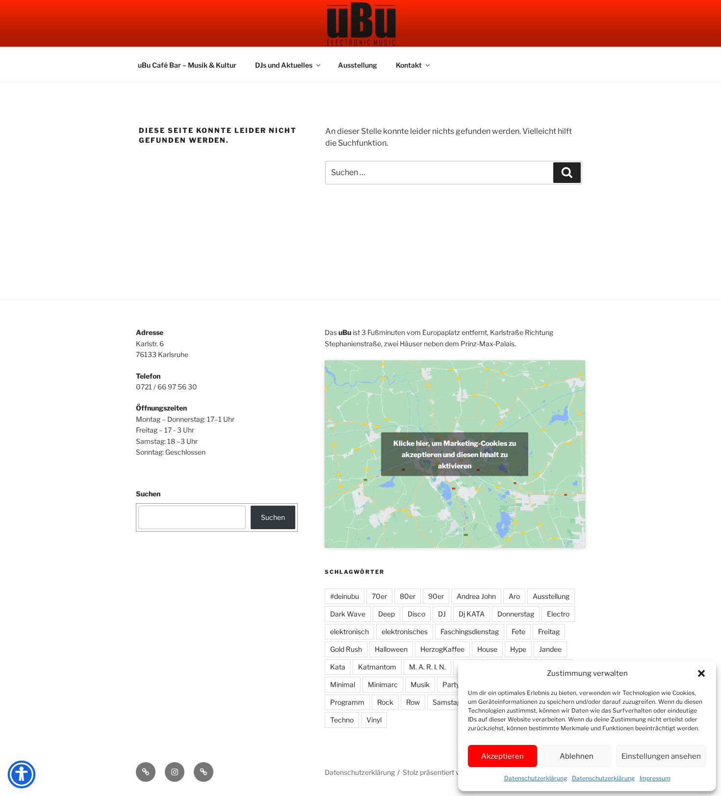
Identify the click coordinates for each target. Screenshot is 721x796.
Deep (386, 614)
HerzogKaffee (442, 649)
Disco (416, 614)
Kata (337, 667)
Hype (518, 649)
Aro (514, 596)
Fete (518, 631)
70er (379, 596)
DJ (442, 614)
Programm (347, 702)
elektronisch (349, 631)
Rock (385, 702)
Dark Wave (347, 614)
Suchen (148, 493)
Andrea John (476, 596)
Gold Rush (346, 649)
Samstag (447, 702)
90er (436, 596)
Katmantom (377, 667)
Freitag (549, 631)
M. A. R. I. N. (427, 667)
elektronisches (405, 631)
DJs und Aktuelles (283, 65)
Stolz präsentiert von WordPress (453, 772)
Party (451, 684)
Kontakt (409, 65)
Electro (558, 614)
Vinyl (374, 720)
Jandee (550, 649)
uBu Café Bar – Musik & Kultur (187, 65)
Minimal (342, 684)
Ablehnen (576, 756)
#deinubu (344, 596)
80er (407, 596)
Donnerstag (515, 614)
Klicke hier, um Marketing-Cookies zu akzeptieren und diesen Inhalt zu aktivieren (454, 453)
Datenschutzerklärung (535, 778)
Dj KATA (472, 614)
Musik (420, 684)
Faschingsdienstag (469, 631)
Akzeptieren (502, 756)
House (487, 649)
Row (413, 702)
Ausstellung (357, 65)
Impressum (655, 778)
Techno (342, 720)
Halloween (391, 649)
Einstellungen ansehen (661, 756)
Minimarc (383, 684)
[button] (701, 673)
